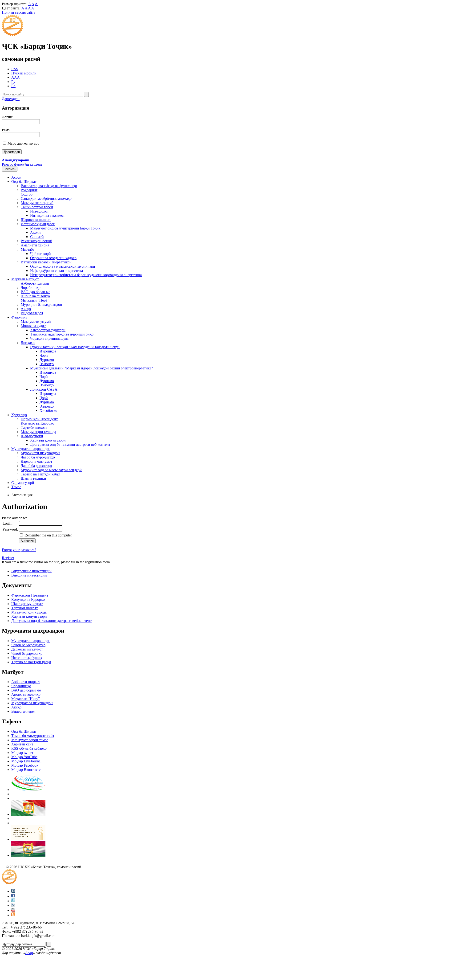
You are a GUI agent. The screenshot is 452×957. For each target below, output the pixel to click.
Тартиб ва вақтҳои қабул (40, 474)
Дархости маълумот (36, 461)
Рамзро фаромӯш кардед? (22, 164)
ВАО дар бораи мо (35, 292)
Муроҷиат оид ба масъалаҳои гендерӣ (51, 470)
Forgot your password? (19, 550)
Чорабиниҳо (30, 288)
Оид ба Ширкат (23, 182)
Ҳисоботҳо (48, 411)
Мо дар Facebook (24, 765)
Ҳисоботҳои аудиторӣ (47, 330)
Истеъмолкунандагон (38, 224)
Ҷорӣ (44, 355)
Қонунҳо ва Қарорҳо (37, 423)
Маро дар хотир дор (23, 143)
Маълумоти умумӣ (36, 321)
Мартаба (27, 249)
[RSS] (13, 915)
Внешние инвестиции (29, 575)
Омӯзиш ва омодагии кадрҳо (53, 258)
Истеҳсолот (39, 211)
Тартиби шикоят (34, 427)
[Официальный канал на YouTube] (13, 910)
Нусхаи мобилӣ (23, 73)
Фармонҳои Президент (39, 419)
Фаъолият (19, 317)
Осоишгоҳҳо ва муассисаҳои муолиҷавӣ (62, 266)
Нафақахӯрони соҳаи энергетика (56, 271)
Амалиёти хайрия (35, 245)
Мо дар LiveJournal (26, 761)
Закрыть (10, 169)
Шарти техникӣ (33, 478)
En (13, 86)
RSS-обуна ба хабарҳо (29, 748)
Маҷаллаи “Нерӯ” (35, 300)
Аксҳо (26, 309)
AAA (15, 77)
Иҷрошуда (48, 351)
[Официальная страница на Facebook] (13, 896)
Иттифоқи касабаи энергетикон (46, 262)
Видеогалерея (32, 313)
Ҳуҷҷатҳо (19, 415)
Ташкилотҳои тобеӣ (37, 207)
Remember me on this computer (48, 535)
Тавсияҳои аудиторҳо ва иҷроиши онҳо (61, 334)
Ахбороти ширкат (35, 283)
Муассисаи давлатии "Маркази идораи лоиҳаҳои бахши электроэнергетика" (91, 368)
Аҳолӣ (35, 232)
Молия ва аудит (33, 326)
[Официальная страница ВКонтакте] (13, 891)
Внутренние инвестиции (31, 571)
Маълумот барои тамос (29, 740)
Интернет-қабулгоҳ (26, 658)
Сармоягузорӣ (22, 483)
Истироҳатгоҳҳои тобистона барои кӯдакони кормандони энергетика (86, 275)
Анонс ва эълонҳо (35, 296)
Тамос (16, 487)
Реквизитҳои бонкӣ (36, 241)
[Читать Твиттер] (13, 901)
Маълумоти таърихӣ (37, 203)
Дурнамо (47, 360)
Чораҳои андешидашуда (49, 338)
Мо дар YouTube (24, 757)
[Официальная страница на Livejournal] (13, 906)
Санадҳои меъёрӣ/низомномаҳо (46, 198)
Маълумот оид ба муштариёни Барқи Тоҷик (65, 228)
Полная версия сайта (18, 12)
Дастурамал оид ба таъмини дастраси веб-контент (70, 444)
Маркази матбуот (25, 279)
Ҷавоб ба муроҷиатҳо (38, 457)
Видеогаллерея (23, 711)
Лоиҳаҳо (28, 343)
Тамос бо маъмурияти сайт (32, 736)
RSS (14, 69)
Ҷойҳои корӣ (40, 254)
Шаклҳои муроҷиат (27, 604)
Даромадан (11, 99)
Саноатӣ (37, 237)
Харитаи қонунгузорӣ (48, 440)
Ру (13, 82)
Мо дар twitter (22, 753)
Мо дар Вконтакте (25, 770)
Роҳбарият (29, 190)
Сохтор (26, 194)
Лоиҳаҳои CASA (43, 389)
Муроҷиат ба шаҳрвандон (41, 305)
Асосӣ (16, 177)
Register (8, 558)
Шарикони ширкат (36, 220)
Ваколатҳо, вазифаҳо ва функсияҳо (49, 186)
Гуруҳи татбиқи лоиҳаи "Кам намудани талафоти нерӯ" (75, 347)
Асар (29, 953)
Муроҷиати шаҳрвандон (30, 449)
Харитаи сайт (22, 744)
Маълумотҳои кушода (38, 432)
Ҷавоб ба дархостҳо (36, 466)
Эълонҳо (47, 364)
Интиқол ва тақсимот (47, 215)
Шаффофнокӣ (32, 436)
